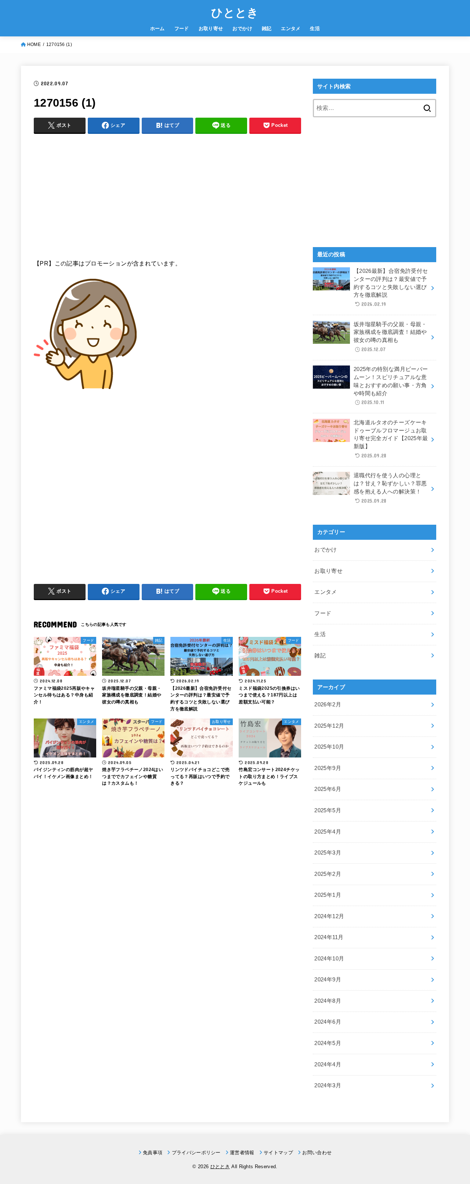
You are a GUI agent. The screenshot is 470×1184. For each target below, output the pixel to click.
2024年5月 (327, 1043)
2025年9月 (327, 768)
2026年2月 (327, 704)
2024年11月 (328, 937)
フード (181, 28)
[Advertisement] (167, 191)
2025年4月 (327, 832)
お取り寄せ (211, 28)
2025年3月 (327, 853)
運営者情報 (242, 1152)
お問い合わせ (317, 1152)
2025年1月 (327, 895)
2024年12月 (329, 916)
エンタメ (291, 28)
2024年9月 (327, 979)
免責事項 (152, 1152)
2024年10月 (329, 959)
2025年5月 (327, 810)
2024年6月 (327, 1022)
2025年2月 (327, 874)
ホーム (157, 28)
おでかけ (242, 28)
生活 (315, 28)
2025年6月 (327, 789)
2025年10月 (329, 747)
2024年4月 (327, 1064)
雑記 (267, 28)
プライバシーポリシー (196, 1152)
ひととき (234, 12)
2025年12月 (329, 726)
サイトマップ (278, 1152)
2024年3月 (327, 1085)
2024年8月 (327, 1001)
